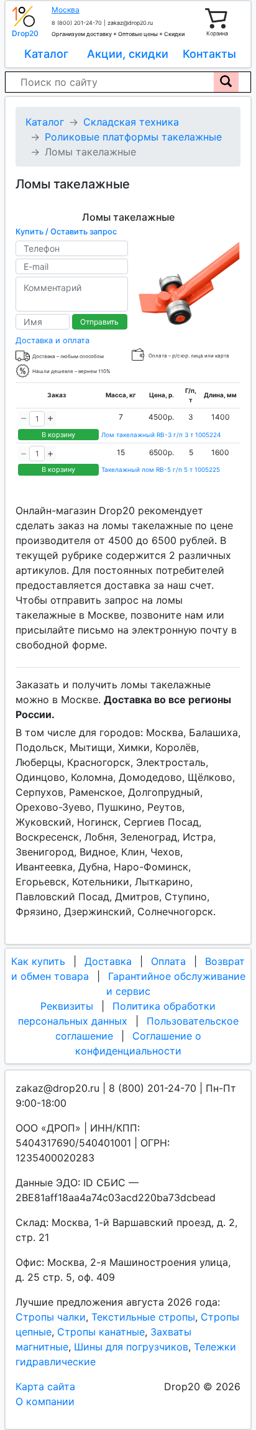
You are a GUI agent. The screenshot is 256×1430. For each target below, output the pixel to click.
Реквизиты (66, 1006)
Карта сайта (45, 1386)
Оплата (168, 961)
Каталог (46, 53)
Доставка (108, 961)
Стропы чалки (51, 1317)
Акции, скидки (127, 53)
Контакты (209, 53)
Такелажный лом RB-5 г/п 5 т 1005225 (160, 469)
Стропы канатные (101, 1332)
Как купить (38, 961)
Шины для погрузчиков (131, 1346)
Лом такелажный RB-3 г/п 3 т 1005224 (161, 434)
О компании (45, 1401)
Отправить (99, 321)
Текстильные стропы (143, 1317)
